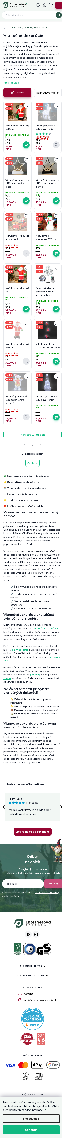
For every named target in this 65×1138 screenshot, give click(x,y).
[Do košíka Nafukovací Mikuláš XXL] (26, 309)
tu (46, 1110)
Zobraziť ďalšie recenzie (32, 831)
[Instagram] (36, 934)
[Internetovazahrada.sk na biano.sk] (41, 1040)
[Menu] (58, 5)
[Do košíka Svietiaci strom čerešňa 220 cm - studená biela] (56, 309)
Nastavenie (31, 1118)
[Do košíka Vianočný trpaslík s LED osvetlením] (56, 417)
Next (61, 806)
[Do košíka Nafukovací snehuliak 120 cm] (56, 253)
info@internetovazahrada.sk (40, 999)
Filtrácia (20, 92)
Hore (34, 463)
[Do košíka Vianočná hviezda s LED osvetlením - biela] (26, 200)
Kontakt (28, 993)
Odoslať (53, 883)
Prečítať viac (11, 82)
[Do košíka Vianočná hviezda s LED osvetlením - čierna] (56, 200)
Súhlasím (31, 1129)
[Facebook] (28, 934)
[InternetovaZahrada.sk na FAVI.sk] (27, 1040)
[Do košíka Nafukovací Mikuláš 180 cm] (26, 144)
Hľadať (59, 15)
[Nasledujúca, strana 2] (32, 445)
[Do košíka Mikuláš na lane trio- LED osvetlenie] (56, 361)
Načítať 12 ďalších (32, 434)
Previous (3, 806)
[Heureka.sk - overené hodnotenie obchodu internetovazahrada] (32, 1018)
